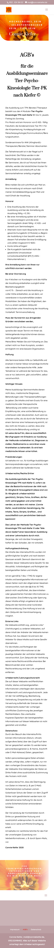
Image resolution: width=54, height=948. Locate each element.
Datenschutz (36, 929)
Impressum (15, 929)
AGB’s (25, 929)
